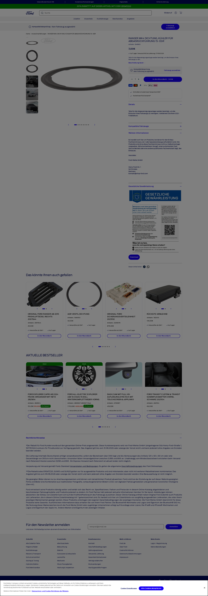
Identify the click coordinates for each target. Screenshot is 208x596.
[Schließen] (204, 587)
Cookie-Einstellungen (129, 588)
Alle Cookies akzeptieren (151, 588)
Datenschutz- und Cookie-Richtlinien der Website (50, 591)
